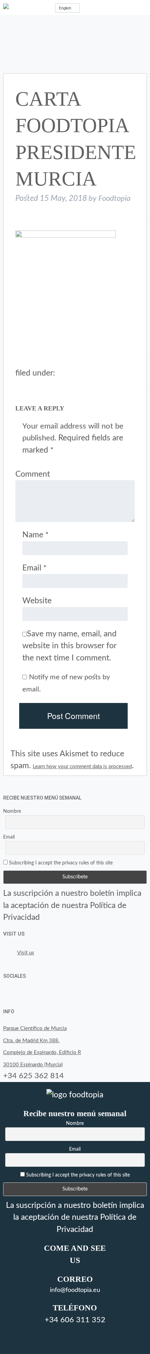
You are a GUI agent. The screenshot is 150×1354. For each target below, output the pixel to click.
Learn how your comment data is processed (82, 766)
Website (37, 601)
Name (35, 535)
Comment (32, 474)
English (65, 8)
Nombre (12, 811)
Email (34, 568)
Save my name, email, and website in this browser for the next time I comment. (69, 646)
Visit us (14, 934)
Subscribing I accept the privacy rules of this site (60, 863)
